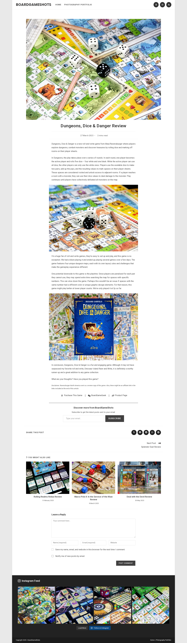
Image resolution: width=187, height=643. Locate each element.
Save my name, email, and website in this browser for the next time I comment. (90, 549)
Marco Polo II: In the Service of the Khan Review (93, 498)
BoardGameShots (33, 4)
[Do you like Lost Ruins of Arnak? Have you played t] (36, 605)
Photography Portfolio (163, 640)
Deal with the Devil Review (139, 497)
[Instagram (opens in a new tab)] (162, 4)
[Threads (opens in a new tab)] (156, 4)
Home (152, 640)
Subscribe (114, 418)
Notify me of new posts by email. (70, 556)
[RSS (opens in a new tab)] (168, 4)
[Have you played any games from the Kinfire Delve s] (74, 605)
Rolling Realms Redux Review (48, 497)
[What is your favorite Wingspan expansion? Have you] (150, 605)
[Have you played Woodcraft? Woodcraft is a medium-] (112, 605)
